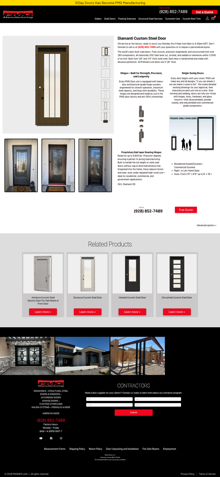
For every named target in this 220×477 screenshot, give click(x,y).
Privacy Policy (188, 473)
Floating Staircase (127, 18)
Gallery (98, 18)
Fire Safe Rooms (151, 448)
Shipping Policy (77, 448)
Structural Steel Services (150, 18)
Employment (169, 448)
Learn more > (43, 312)
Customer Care (172, 18)
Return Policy (95, 448)
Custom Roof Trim (192, 18)
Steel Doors (110, 18)
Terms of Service (207, 473)
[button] (93, 43)
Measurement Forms (54, 448)
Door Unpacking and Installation (122, 448)
